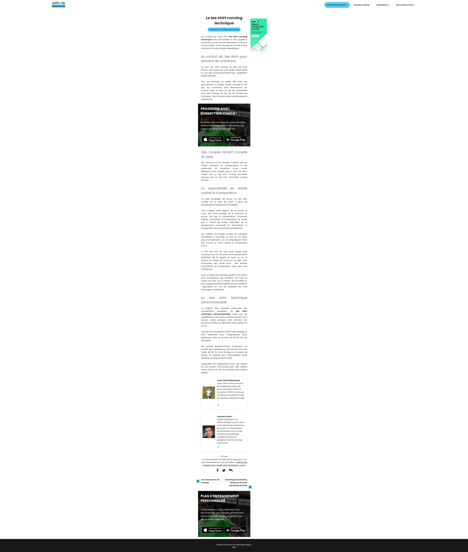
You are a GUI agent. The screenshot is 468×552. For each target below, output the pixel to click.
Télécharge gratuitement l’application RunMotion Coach (225, 464)
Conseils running (361, 5)
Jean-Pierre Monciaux (228, 380)
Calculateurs (382, 5)
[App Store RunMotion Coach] (213, 142)
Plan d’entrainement (336, 5)
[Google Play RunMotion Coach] (236, 142)
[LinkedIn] (219, 404)
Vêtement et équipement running (224, 29)
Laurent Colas (224, 416)
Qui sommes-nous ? (405, 5)
